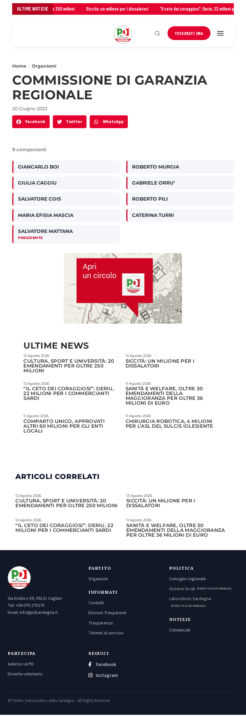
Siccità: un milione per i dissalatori (107, 9)
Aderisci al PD (21, 664)
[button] (31, 121)
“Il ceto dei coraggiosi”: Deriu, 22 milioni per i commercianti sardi (68, 393)
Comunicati (179, 630)
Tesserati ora (189, 33)
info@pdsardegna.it (39, 612)
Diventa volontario (25, 674)
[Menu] (220, 33)
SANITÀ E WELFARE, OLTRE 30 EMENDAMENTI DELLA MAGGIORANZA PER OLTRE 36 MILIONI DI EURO (164, 395)
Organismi (44, 66)
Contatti (96, 603)
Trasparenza (100, 623)
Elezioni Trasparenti (107, 613)
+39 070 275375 (30, 605)
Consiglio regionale (187, 579)
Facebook (105, 664)
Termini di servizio (106, 633)
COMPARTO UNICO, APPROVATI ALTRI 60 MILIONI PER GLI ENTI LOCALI (64, 426)
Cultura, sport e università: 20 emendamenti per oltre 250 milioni (68, 366)
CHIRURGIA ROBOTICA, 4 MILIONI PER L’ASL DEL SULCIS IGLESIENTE (169, 423)
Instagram (106, 675)
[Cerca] (157, 33)
